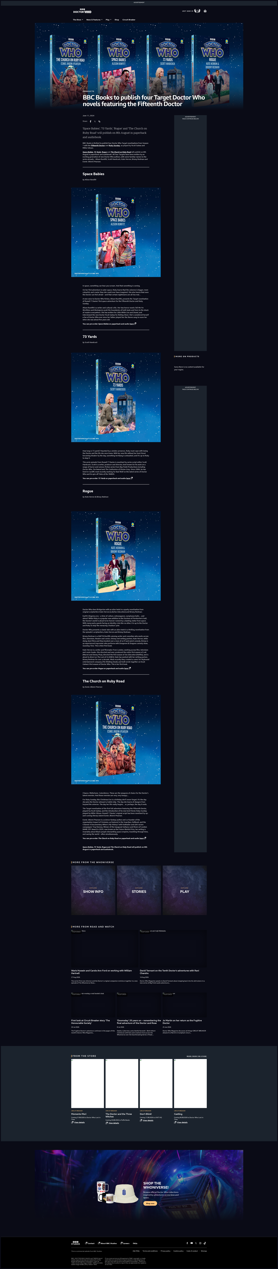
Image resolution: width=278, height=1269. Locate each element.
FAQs (135, 1243)
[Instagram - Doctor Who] (200, 1243)
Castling (178, 1114)
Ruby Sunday (114, 145)
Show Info (93, 891)
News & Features (93, 20)
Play (107, 20)
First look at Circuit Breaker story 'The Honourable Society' (90, 1021)
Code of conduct (192, 1251)
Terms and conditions (150, 1251)
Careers (126, 1243)
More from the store (197, 1056)
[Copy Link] (99, 121)
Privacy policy (165, 1251)
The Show (77, 20)
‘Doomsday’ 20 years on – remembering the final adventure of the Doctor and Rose (139, 1021)
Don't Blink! (146, 1114)
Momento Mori (78, 1114)
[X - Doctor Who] (196, 1243)
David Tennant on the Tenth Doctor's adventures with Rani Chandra (169, 972)
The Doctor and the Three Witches (119, 1115)
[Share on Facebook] (90, 121)
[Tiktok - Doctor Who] (204, 1243)
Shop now (150, 1203)
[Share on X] (95, 121)
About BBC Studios (109, 1243)
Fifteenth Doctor (98, 145)
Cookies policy (178, 1251)
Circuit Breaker (128, 20)
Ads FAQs (136, 1251)
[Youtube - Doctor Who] (191, 1243)
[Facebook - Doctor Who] (187, 1243)
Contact (91, 1243)
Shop (117, 20)
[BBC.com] (75, 1244)
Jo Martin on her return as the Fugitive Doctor (182, 1021)
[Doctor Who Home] (82, 11)
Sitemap (204, 1251)
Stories (139, 891)
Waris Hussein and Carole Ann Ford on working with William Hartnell (101, 972)
